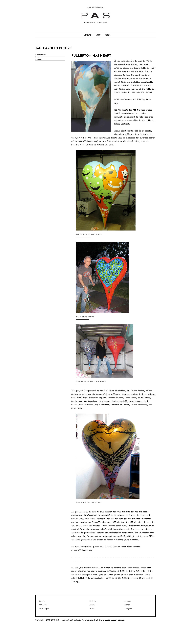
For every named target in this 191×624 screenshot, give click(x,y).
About (98, 35)
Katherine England (97, 398)
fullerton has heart (91, 55)
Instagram (128, 609)
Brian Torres (77, 408)
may (115, 103)
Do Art (42, 601)
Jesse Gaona (130, 398)
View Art (42, 605)
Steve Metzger (135, 401)
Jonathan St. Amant (120, 405)
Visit (107, 35)
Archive (87, 35)
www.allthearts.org (88, 141)
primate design (110, 620)
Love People (44, 609)
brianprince (39, 57)
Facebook (127, 601)
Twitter (127, 605)
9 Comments (38, 59)
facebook (98, 578)
